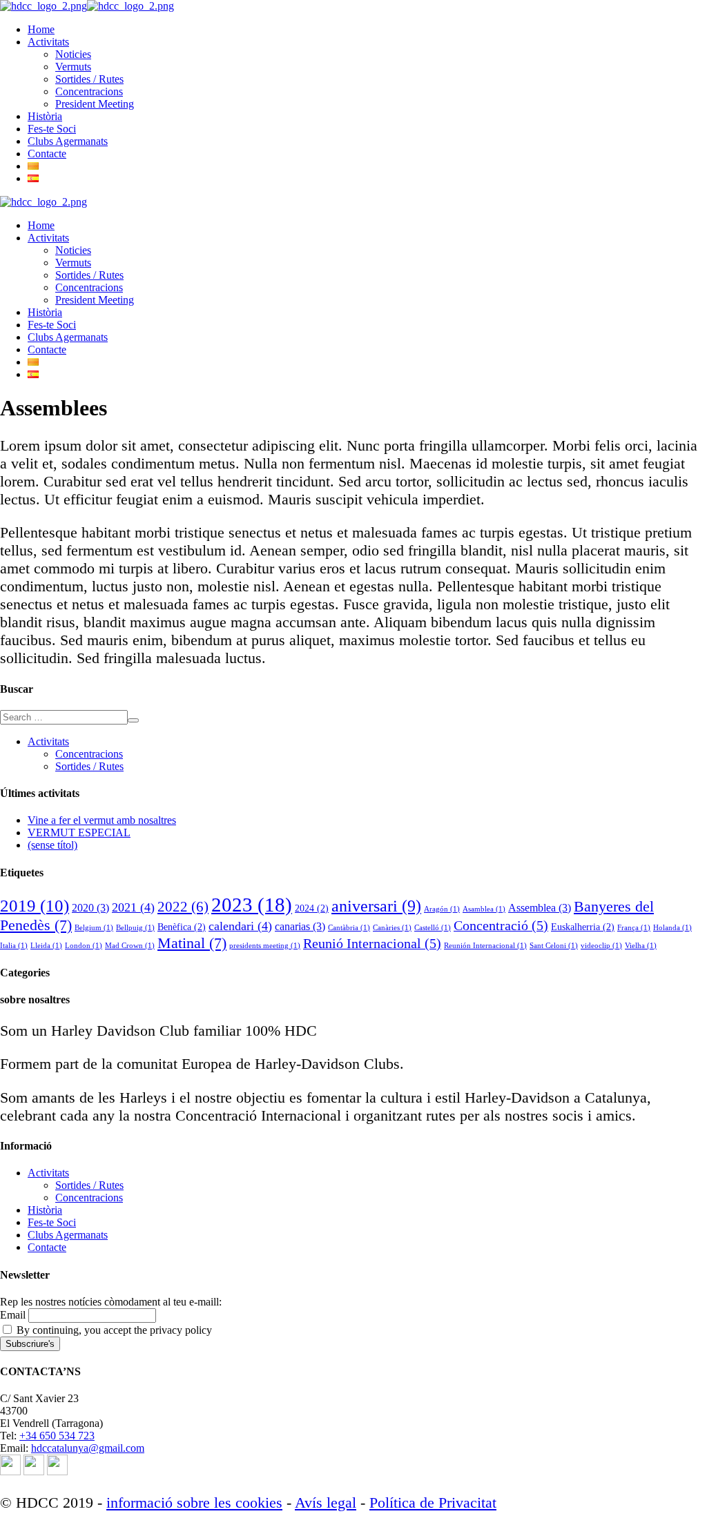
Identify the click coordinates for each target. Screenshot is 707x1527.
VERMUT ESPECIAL (79, 832)
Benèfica (181, 926)
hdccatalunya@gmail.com (87, 1448)
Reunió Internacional (372, 943)
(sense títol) (52, 845)
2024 (312, 908)
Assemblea (539, 907)
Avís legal (325, 1502)
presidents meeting (264, 945)
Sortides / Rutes (89, 766)
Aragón (442, 909)
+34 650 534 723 (57, 1435)
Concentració (501, 925)
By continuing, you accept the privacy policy (113, 1330)
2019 (34, 905)
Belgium (94, 928)
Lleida (46, 945)
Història (45, 1210)
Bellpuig (135, 928)
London (83, 945)
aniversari (376, 906)
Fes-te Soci (52, 1222)
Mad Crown (130, 945)
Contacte (47, 1247)
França (633, 928)
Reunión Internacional (485, 945)
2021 (133, 907)
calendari (240, 926)
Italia (14, 945)
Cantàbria (349, 928)
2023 (251, 905)
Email (13, 1315)
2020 (90, 907)
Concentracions (89, 754)
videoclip (601, 945)
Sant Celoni (554, 945)
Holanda (672, 928)
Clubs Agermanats (68, 1235)
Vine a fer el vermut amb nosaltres (102, 820)
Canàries (392, 928)
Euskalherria (582, 926)
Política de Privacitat (432, 1502)
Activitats (48, 741)
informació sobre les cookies (194, 1502)
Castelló (432, 928)
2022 (183, 906)
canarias (300, 926)
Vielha (641, 945)
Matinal (191, 943)
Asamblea (484, 909)
